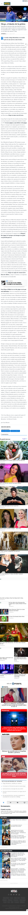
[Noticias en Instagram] (8, 894)
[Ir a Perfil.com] (25, 0)
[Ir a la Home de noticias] (14, 891)
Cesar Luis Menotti (15, 431)
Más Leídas (4, 817)
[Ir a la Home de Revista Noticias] (6, 3)
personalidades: (5, 429)
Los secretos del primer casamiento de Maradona (14, 283)
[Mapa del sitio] (19, 894)
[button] (25, 44)
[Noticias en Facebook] (11, 894)
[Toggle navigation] (2, 3)
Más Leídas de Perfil (6, 851)
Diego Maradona (5, 431)
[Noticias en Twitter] (13, 894)
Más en (9, 683)
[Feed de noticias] (16, 894)
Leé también (10, 281)
